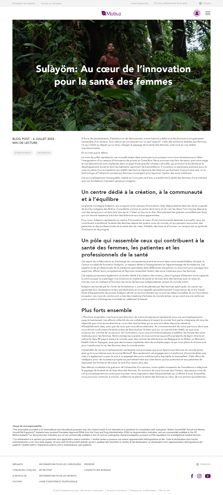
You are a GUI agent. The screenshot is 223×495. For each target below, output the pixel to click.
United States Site (139, 3)
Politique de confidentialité (143, 490)
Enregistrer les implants (23, 3)
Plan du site (164, 490)
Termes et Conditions (117, 490)
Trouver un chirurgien (51, 3)
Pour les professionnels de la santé (170, 3)
